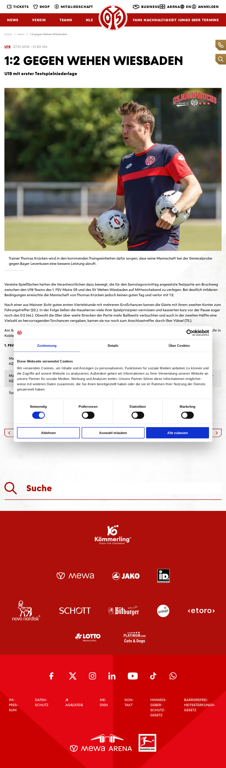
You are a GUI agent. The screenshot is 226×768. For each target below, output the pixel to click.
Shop (45, 6)
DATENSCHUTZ (42, 702)
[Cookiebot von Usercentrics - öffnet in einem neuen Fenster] (189, 332)
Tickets (21, 6)
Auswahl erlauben (113, 433)
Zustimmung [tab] (47, 345)
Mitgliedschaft (77, 6)
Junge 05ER (189, 20)
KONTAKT (129, 702)
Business (150, 6)
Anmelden (208, 6)
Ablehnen (48, 433)
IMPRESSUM (13, 705)
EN (188, 6)
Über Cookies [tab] (179, 345)
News (12, 20)
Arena (173, 6)
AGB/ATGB (74, 705)
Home (8, 34)
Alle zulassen (177, 433)
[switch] (88, 415)
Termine (210, 20)
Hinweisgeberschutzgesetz (158, 707)
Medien (104, 702)
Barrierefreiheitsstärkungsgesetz (199, 705)
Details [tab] (113, 345)
